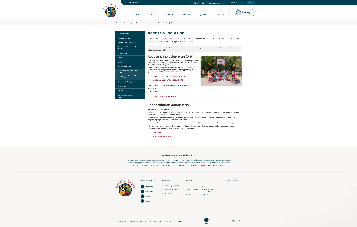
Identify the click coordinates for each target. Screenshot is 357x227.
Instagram (149, 191)
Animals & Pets (207, 192)
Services (153, 14)
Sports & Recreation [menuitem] (125, 53)
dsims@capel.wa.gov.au (164, 96)
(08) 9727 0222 (168, 193)
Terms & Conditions (176, 221)
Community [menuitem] (123, 33)
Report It (188, 195)
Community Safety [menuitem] (125, 82)
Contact (221, 14)
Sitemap (166, 221)
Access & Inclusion (142, 23)
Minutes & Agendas (208, 189)
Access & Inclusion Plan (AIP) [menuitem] (128, 71)
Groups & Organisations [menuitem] (127, 42)
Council (136, 14)
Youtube (148, 201)
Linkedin (148, 196)
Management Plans (162, 136)
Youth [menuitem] (120, 62)
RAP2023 (157, 132)
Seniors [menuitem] (120, 58)
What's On (189, 186)
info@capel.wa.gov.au (170, 190)
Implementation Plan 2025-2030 (168, 80)
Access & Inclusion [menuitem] (125, 66)
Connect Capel (133, 3)
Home (118, 23)
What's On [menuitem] (122, 86)
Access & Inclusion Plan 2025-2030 (169, 76)
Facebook (149, 187)
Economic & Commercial (204, 15)
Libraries (188, 192)
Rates (204, 186)
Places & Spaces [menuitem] (124, 38)
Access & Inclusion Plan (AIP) (162, 23)
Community (170, 14)
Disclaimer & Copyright (145, 221)
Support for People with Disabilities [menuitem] (128, 77)
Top (207, 224)
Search (250, 2)
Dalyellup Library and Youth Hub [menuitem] (128, 96)
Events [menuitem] (120, 91)
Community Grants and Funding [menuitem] (127, 48)
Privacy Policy (158, 221)
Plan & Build (187, 14)
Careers (205, 195)
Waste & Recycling (192, 189)
